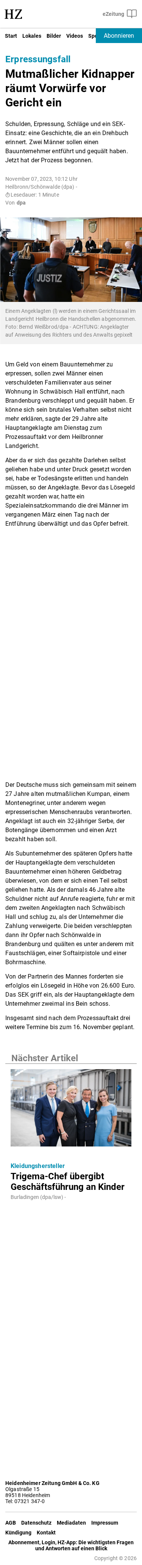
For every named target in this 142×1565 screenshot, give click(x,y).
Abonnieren (119, 35)
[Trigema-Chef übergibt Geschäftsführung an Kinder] (71, 1110)
